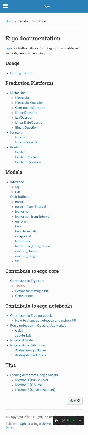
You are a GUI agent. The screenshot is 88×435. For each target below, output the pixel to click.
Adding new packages (30, 350)
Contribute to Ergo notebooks (31, 315)
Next (73, 400)
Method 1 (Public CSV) (31, 380)
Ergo (46, 6)
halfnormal (23, 241)
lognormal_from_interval (32, 216)
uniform (21, 221)
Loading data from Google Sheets (34, 375)
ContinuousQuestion (30, 107)
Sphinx (25, 424)
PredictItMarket (26, 157)
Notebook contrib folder (27, 345)
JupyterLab (23, 335)
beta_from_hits (26, 231)
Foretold (16, 132)
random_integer (26, 256)
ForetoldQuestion (28, 142)
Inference (17, 182)
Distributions (19, 196)
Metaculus (17, 93)
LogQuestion (24, 117)
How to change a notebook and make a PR (45, 320)
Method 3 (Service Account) (35, 390)
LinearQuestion (26, 112)
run (17, 191)
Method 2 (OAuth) (28, 385)
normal (20, 201)
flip (17, 261)
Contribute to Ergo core (27, 281)
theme (46, 424)
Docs (9, 21)
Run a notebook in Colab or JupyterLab (38, 325)
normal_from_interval (30, 206)
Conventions (24, 296)
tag (17, 187)
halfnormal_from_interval (33, 246)
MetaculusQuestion (29, 102)
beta (18, 226)
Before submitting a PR (31, 291)
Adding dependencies (30, 355)
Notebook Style (21, 340)
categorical (23, 236)
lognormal (22, 211)
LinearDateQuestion (29, 122)
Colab (19, 330)
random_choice (26, 251)
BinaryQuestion (26, 127)
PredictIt (16, 147)
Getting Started (21, 73)
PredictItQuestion (28, 162)
